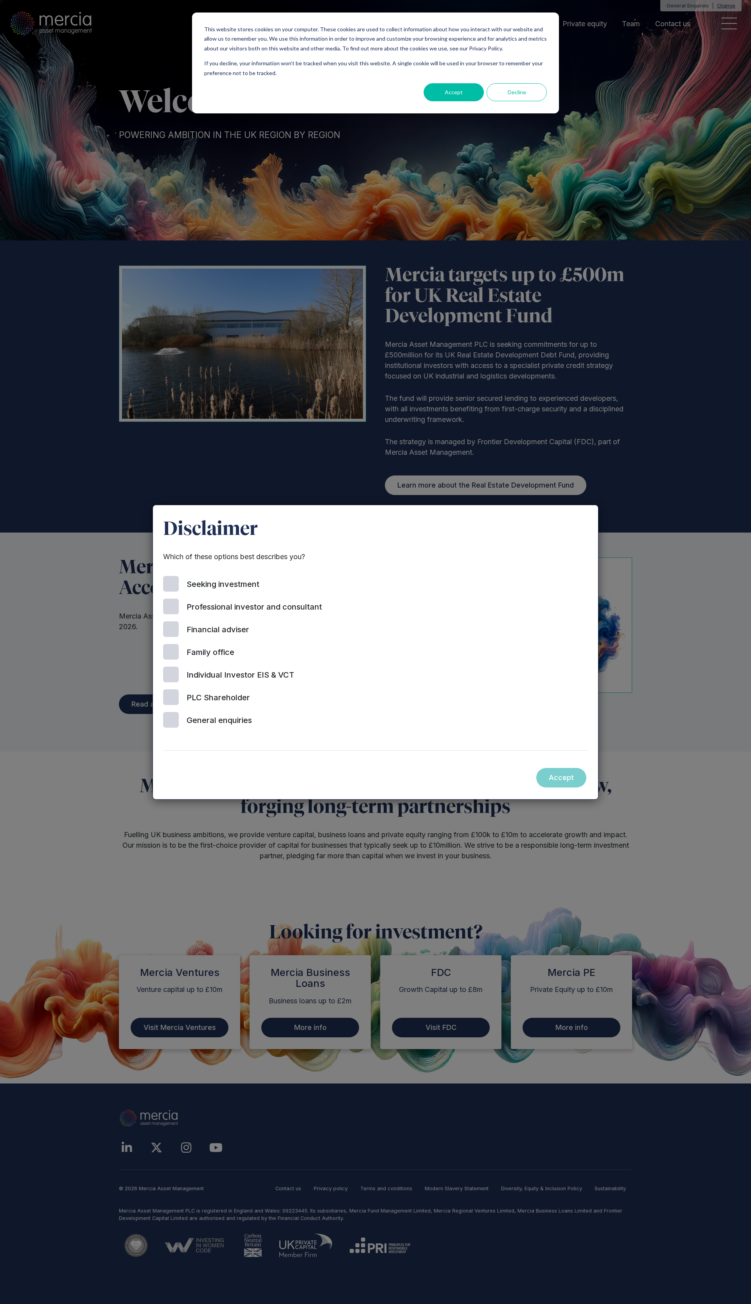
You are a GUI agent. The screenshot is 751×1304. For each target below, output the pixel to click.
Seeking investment (223, 584)
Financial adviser (218, 629)
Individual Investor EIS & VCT (240, 675)
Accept (454, 92)
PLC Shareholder (218, 697)
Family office (210, 652)
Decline (517, 92)
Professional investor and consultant (254, 607)
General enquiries (219, 720)
